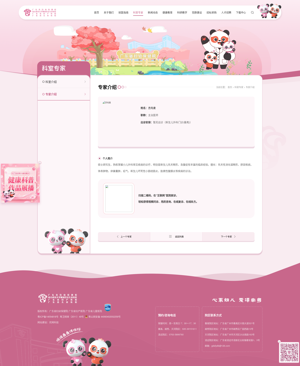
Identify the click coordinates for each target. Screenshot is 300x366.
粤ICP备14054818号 (48, 316)
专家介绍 (250, 87)
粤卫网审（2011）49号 (72, 316)
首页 (96, 12)
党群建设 (197, 12)
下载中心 (241, 12)
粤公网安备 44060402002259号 (104, 316)
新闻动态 (153, 12)
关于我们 (109, 12)
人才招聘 (226, 12)
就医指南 (123, 12)
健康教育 (167, 12)
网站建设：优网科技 (48, 322)
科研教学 (182, 12)
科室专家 (138, 12)
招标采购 (212, 12)
